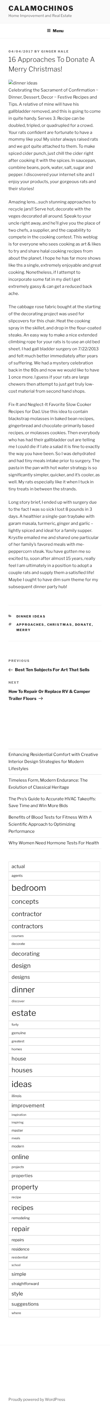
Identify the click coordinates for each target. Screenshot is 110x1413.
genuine (19, 1033)
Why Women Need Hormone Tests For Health (53, 842)
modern (18, 1146)
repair (21, 1229)
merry (23, 630)
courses (18, 936)
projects (18, 1167)
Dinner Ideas (31, 616)
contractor (27, 914)
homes (17, 1049)
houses (22, 1070)
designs (21, 977)
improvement (28, 1105)
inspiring (17, 1122)
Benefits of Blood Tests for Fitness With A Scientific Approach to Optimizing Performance (50, 824)
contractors (27, 926)
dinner (23, 989)
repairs (18, 1239)
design (21, 965)
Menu (58, 30)
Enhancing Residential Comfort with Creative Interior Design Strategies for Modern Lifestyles (53, 761)
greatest (18, 1041)
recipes (23, 1208)
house (19, 1059)
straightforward (25, 1283)
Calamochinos (41, 8)
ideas (22, 1084)
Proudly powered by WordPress (36, 1399)
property (25, 1187)
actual (18, 866)
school (16, 1265)
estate (24, 1013)
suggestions (25, 1304)
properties (22, 1175)
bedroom (29, 888)
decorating (26, 953)
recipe (16, 1197)
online (20, 1156)
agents (17, 875)
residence (20, 1249)
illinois (16, 1096)
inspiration (19, 1115)
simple (19, 1274)
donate (83, 625)
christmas (59, 625)
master (17, 1130)
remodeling (21, 1218)
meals (16, 1138)
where (16, 1313)
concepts (25, 901)
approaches (30, 625)
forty (15, 1025)
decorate (18, 944)
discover (18, 1001)
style (17, 1293)
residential (20, 1257)
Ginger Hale (55, 51)
